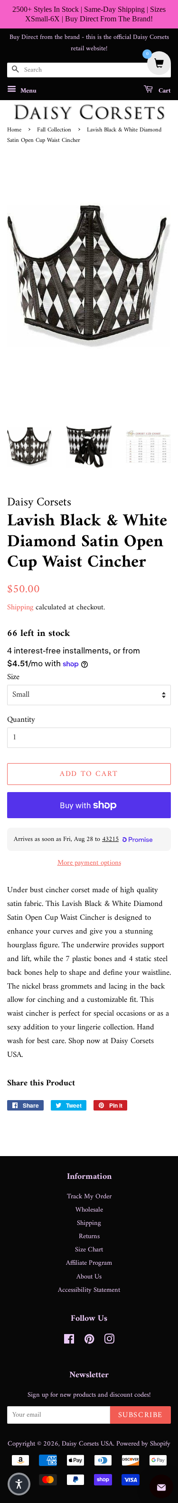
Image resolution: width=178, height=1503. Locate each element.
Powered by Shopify (143, 1444)
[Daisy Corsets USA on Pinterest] (89, 1341)
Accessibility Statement (89, 1290)
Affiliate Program (89, 1263)
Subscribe (140, 1415)
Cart (164, 91)
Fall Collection (54, 130)
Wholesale (89, 1210)
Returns (89, 1236)
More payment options (89, 863)
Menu (28, 91)
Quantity (21, 720)
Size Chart (89, 1250)
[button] (19, 1484)
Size (13, 677)
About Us (89, 1277)
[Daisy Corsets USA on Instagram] (109, 1341)
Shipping (20, 607)
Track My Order (89, 1197)
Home (14, 130)
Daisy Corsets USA (87, 1444)
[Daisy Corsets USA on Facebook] (69, 1341)
